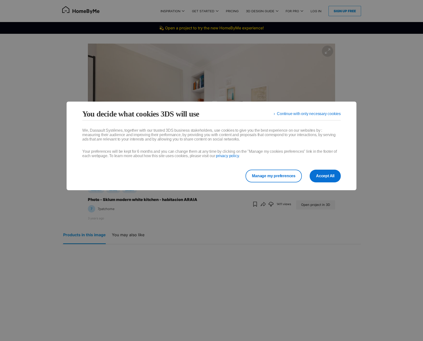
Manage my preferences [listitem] (273, 176)
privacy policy (227, 156)
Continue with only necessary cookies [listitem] (309, 114)
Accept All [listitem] (325, 176)
